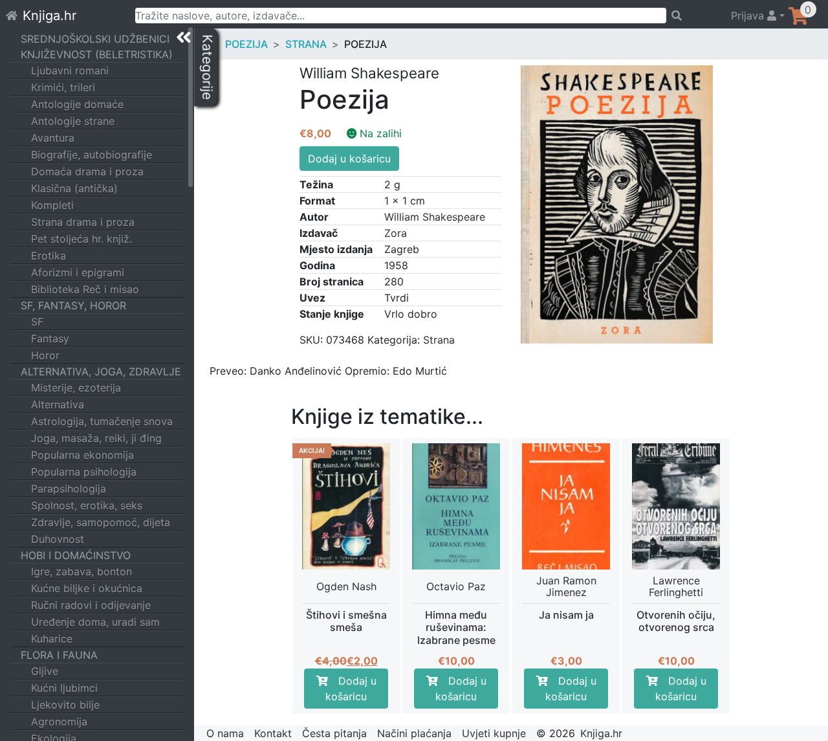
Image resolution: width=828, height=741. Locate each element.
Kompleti (52, 205)
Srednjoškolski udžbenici (95, 38)
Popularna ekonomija (82, 454)
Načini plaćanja (414, 733)
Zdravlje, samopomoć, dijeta (100, 522)
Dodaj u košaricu (349, 158)
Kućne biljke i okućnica (86, 588)
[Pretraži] (692, 15)
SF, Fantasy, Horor (73, 305)
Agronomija (59, 721)
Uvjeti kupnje (494, 733)
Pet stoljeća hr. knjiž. (81, 238)
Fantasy (50, 338)
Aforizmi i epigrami (77, 272)
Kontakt (273, 733)
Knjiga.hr (49, 15)
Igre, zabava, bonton (81, 571)
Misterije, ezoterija (76, 387)
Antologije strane (72, 121)
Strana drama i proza (83, 222)
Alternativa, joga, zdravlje (101, 371)
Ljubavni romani (70, 70)
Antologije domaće (77, 104)
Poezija (246, 44)
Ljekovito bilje (65, 704)
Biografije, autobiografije (91, 154)
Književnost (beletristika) (97, 54)
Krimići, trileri (63, 87)
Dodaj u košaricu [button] (350, 688)
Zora (395, 233)
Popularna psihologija (83, 471)
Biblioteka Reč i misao (85, 289)
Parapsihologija (68, 488)
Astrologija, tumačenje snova (102, 421)
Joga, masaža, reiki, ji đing (96, 438)
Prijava (749, 15)
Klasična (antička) (74, 188)
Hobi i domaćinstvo (76, 555)
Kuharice (51, 638)
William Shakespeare (434, 216)
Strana (306, 44)
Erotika (48, 255)
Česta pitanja (334, 733)
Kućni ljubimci (64, 687)
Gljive (44, 671)
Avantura (52, 137)
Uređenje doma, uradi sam (95, 621)
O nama (225, 733)
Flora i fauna (59, 654)
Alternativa (57, 404)
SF (37, 321)
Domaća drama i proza (87, 171)
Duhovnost (57, 539)
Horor (45, 355)
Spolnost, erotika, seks (86, 505)
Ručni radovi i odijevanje (91, 605)
